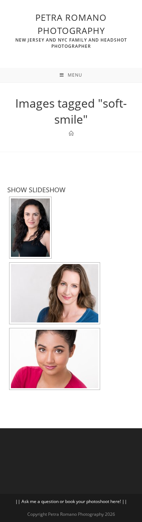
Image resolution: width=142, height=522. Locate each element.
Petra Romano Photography (71, 30)
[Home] (71, 133)
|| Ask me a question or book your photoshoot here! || (71, 501)
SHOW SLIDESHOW (36, 189)
